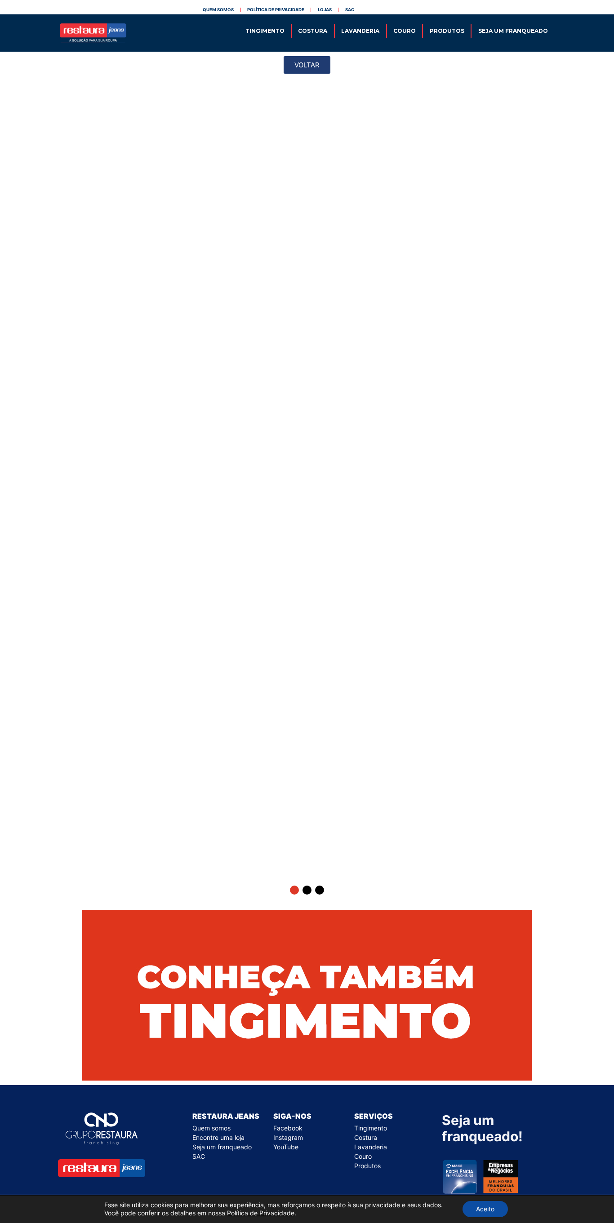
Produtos (447, 30)
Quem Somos (218, 10)
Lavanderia (360, 30)
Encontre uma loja (218, 1137)
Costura (312, 30)
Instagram (288, 1137)
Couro (404, 30)
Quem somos (211, 1128)
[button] (294, 890)
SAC (349, 10)
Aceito (485, 1209)
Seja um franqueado (513, 30)
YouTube (285, 1147)
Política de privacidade (275, 10)
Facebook (288, 1128)
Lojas (325, 10)
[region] (307, 492)
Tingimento (265, 30)
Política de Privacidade (260, 1213)
